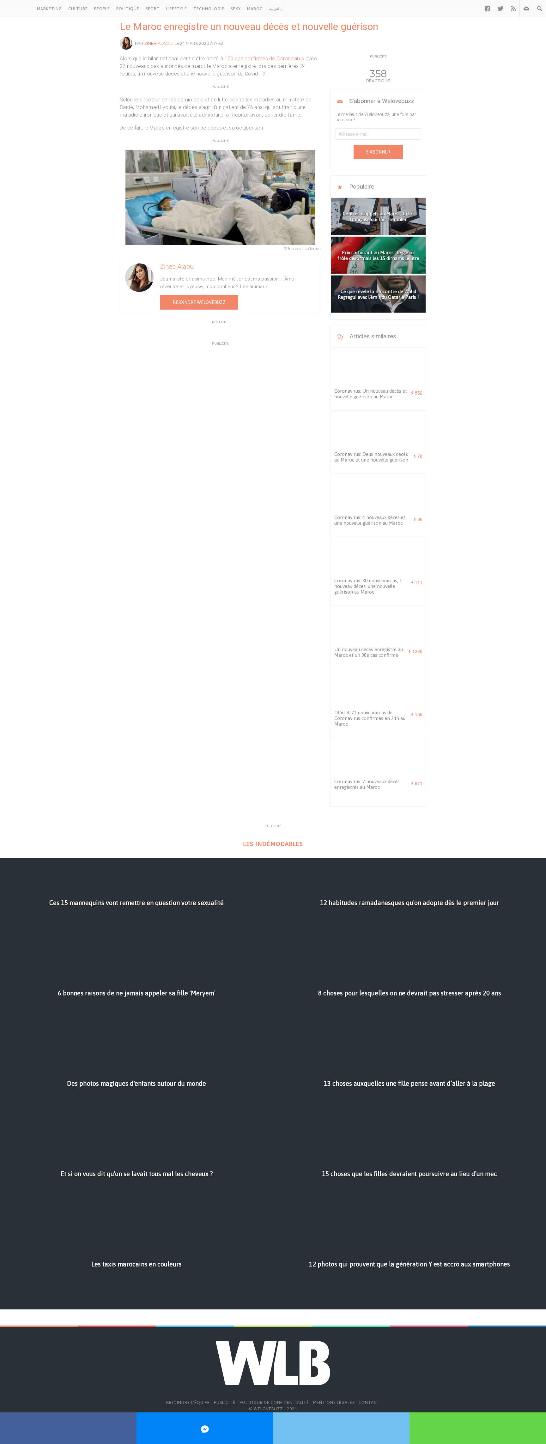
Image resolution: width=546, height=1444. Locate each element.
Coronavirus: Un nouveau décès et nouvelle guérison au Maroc (370, 393)
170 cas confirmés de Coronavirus (264, 59)
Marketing (49, 8)
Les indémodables (273, 844)
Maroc (255, 8)
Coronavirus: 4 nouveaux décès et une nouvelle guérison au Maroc (369, 520)
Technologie (208, 8)
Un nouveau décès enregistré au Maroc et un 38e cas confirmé (368, 652)
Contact (369, 1402)
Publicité (224, 1402)
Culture (78, 8)
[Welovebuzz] (17, 8)
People (102, 8)
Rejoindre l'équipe (188, 1402)
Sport (153, 8)
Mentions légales (334, 1402)
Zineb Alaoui (158, 43)
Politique (127, 8)
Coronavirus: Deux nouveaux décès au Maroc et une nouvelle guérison (371, 456)
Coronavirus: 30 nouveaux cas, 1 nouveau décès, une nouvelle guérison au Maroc (368, 586)
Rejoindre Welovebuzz (199, 302)
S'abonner (378, 151)
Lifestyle (176, 8)
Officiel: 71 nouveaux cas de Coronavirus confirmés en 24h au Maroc (369, 718)
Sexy (236, 8)
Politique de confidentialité (274, 1402)
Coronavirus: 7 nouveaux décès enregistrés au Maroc (367, 784)
